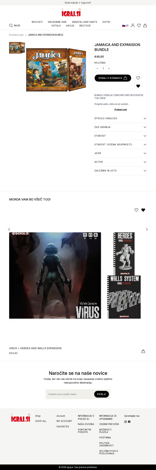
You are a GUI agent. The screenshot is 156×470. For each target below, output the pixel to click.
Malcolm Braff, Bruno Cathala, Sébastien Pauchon (118, 163)
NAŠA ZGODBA (86, 424)
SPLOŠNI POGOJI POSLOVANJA (108, 452)
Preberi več (121, 109)
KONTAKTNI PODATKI (84, 430)
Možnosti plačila (105, 430)
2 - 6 (105, 120)
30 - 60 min (102, 129)
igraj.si (70, 467)
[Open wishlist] (139, 25)
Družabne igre (16, 34)
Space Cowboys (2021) (107, 172)
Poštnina (105, 437)
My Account (64, 421)
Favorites (63, 426)
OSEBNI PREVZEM (109, 424)
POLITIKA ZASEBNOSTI (106, 444)
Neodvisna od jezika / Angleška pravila (116, 155)
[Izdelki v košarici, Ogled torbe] (145, 25)
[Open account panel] (133, 25)
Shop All (40, 421)
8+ (100, 137)
